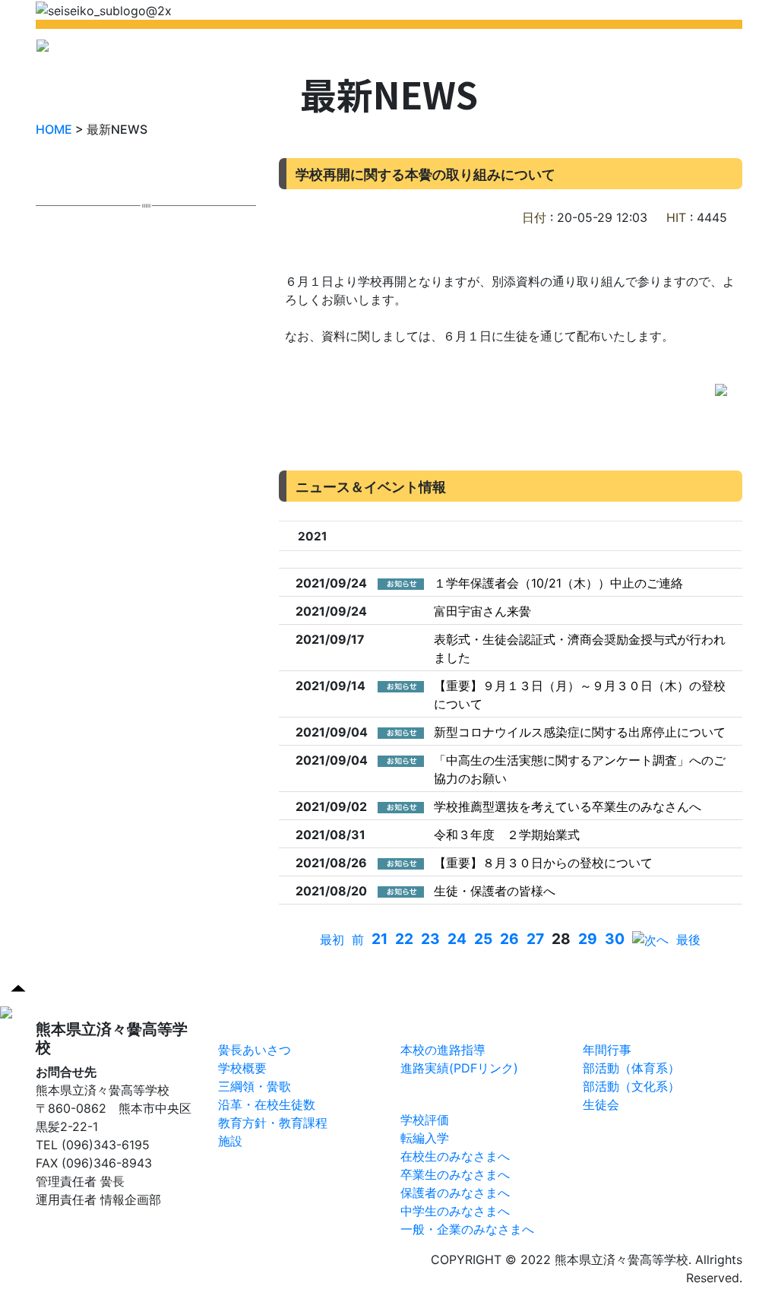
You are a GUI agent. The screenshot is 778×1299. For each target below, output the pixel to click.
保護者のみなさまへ (455, 1192)
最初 (332, 939)
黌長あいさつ (254, 1049)
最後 (688, 939)
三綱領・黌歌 (254, 1086)
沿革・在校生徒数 (266, 1104)
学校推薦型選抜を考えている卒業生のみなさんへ (567, 806)
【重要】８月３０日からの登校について (543, 862)
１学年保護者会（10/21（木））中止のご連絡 (558, 583)
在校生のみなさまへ (455, 1156)
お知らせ (427, 1096)
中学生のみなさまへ (455, 1210)
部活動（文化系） (631, 1086)
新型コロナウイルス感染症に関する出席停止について (580, 732)
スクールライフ (628, 1026)
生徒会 (601, 1104)
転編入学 (424, 1137)
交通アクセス (699, 50)
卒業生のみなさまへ (455, 1174)
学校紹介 (298, 50)
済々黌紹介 (251, 1026)
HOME (170, 50)
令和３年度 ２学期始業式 (507, 834)
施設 (230, 1141)
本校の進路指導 (442, 1049)
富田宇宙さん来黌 (482, 611)
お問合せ (626, 50)
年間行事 (607, 1049)
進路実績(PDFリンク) (459, 1068)
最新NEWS (231, 50)
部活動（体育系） (631, 1068)
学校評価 (424, 1119)
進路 (415, 1026)
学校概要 (242, 1068)
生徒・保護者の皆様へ (494, 890)
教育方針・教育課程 (272, 1122)
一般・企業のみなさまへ (467, 1229)
